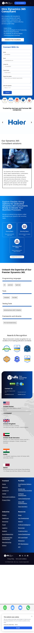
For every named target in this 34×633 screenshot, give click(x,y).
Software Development (22, 494)
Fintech (4, 515)
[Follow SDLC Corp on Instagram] (25, 555)
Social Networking (7, 534)
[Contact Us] (20, 607)
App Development (23, 518)
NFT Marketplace (23, 544)
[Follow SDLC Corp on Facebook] (20, 555)
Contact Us (5, 490)
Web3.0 (20, 521)
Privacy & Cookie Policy (9, 624)
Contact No (5, 64)
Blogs (20, 515)
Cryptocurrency (23, 531)
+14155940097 (7, 413)
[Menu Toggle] (30, 3)
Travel (4, 525)
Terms (16, 624)
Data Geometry (22, 506)
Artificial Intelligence (24, 525)
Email (4, 58)
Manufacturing (6, 542)
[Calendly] (12, 607)
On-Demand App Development (7, 538)
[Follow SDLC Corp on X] (23, 555)
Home (4, 484)
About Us (5, 487)
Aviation (4, 531)
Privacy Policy (6, 500)
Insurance (5, 521)
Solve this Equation (7, 85)
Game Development (24, 498)
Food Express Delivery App (24, 485)
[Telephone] (28, 607)
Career (4, 494)
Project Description (7, 76)
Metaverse (21, 541)
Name (4, 52)
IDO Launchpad (23, 537)
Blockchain (21, 528)
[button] (3, 122)
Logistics (4, 528)
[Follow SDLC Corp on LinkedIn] (28, 555)
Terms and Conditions (8, 497)
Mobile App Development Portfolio (25, 489)
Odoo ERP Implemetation (22, 502)
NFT (19, 547)
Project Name (6, 70)
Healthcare (5, 518)
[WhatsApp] (5, 607)
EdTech (4, 545)
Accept (18, 628)
